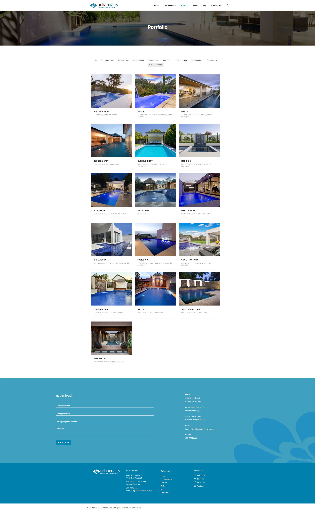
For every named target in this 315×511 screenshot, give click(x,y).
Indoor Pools (138, 60)
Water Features (155, 64)
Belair (141, 111)
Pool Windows (197, 60)
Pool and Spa (181, 60)
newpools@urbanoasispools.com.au (199, 428)
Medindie (186, 161)
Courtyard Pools (107, 60)
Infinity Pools (153, 60)
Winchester (100, 358)
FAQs (195, 5)
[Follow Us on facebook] (207, 475)
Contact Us (216, 5)
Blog (204, 5)
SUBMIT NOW (64, 442)
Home (156, 5)
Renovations (212, 60)
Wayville (142, 309)
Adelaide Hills (102, 111)
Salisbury (142, 260)
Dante (184, 111)
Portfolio (184, 5)
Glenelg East (101, 161)
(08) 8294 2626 (191, 438)
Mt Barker (99, 210)
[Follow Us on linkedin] (207, 479)
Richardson (100, 260)
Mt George (143, 210)
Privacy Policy (135, 507)
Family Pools (123, 60)
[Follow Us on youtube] (207, 486)
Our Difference (170, 5)
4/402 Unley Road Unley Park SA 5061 (134, 476)
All (95, 60)
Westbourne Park (191, 309)
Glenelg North (145, 161)
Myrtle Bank (188, 210)
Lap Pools (167, 60)
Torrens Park (101, 309)
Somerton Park (189, 260)
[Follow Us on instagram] (207, 482)
